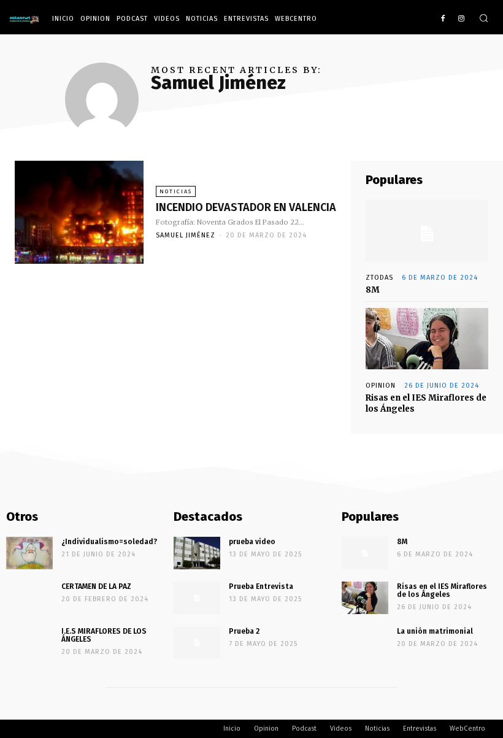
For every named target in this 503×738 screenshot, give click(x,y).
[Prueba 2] (197, 642)
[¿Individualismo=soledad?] (29, 553)
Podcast (132, 19)
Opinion (95, 19)
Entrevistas (246, 19)
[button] (484, 19)
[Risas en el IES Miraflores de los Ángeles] (427, 338)
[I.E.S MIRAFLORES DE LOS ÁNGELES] (29, 642)
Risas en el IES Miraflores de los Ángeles (442, 590)
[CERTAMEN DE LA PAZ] (29, 598)
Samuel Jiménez (185, 235)
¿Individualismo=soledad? (109, 541)
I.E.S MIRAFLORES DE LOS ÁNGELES (104, 635)
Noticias (202, 19)
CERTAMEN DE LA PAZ (96, 586)
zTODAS (379, 277)
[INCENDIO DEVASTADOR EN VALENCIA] (79, 212)
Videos (167, 19)
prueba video (252, 541)
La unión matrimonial (435, 631)
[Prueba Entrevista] (197, 598)
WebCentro (296, 19)
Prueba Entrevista (261, 586)
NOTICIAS (175, 191)
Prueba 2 (244, 631)
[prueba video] (197, 553)
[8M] (427, 230)
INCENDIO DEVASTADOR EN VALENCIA (246, 207)
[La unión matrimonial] (365, 642)
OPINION (381, 385)
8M (373, 290)
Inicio (63, 19)
